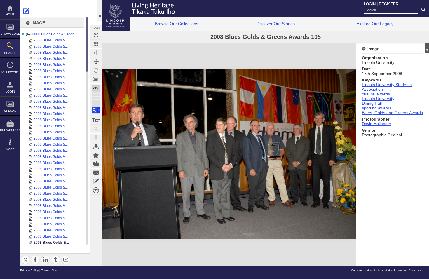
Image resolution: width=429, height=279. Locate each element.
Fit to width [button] (96, 52)
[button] (96, 110)
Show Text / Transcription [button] (96, 120)
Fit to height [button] (96, 61)
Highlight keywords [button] (96, 137)
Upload (10, 110)
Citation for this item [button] (96, 190)
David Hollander (376, 123)
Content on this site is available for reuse (378, 270)
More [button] (10, 149)
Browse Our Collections (176, 23)
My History (10, 72)
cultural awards (376, 94)
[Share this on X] (25, 256)
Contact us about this (96, 172)
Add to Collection (96, 155)
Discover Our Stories (276, 23)
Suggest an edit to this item (26, 11)
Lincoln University (378, 98)
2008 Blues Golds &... (51, 40)
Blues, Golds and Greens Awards (392, 112)
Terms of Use (50, 270)
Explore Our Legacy (375, 23)
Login (10, 91)
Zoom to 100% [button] (96, 79)
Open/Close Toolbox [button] (99, 10)
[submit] (423, 10)
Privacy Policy (29, 270)
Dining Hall (372, 103)
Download (96, 146)
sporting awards (376, 108)
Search (10, 53)
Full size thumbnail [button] (96, 35)
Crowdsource (10, 130)
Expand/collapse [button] (427, 48)
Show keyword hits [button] (96, 129)
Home (10, 14)
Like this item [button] (96, 164)
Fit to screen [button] (96, 44)
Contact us (416, 270)
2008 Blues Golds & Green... (54, 34)
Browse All (10, 33)
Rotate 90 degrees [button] (96, 70)
